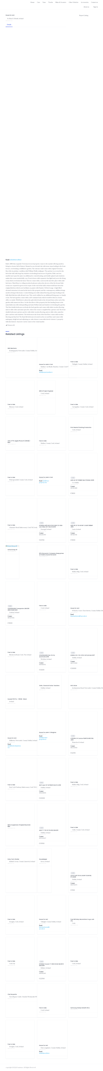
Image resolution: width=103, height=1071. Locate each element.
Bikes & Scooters (60, 2)
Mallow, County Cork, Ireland (50, 443)
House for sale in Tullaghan (47, 732)
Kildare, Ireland (46, 968)
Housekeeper (43, 859)
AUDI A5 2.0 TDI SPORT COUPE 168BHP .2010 (81, 526)
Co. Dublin (75, 483)
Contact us (94, 2)
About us (86, 7)
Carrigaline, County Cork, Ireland (82, 407)
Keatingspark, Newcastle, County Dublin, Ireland (24, 351)
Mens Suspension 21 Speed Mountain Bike (19, 825)
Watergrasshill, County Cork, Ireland (21, 480)
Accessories (85, 2)
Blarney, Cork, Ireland (16, 407)
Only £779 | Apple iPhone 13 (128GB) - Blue (19, 441)
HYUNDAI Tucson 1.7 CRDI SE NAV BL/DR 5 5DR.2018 (51, 964)
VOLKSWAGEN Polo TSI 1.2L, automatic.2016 (47, 656)
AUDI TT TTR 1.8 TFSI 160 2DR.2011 (48, 830)
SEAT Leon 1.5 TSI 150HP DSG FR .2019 (50, 785)
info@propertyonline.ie (46, 372)
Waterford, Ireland (78, 742)
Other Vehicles (73, 2)
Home (32, 2)
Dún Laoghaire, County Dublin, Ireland (53, 1048)
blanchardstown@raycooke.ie (78, 616)
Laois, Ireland (76, 529)
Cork (73, 923)
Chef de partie (12, 994)
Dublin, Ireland (77, 658)
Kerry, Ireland (45, 861)
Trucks (50, 2)
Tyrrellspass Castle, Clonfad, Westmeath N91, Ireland (26, 997)
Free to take (11, 404)
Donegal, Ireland (46, 529)
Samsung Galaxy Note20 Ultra (80, 1008)
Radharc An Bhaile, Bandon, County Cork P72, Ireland (58, 367)
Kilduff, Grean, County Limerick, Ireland (22, 861)
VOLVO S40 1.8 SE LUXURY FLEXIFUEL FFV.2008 (80, 876)
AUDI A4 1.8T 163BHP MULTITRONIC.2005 (82, 480)
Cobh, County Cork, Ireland (80, 830)
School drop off (12, 549)
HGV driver (73, 685)
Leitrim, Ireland (14, 612)
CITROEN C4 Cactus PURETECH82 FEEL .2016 (82, 739)
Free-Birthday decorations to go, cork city (82, 920)
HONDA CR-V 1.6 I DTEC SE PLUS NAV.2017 (82, 655)
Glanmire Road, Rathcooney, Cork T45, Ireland (24, 527)
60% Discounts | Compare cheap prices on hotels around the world (51, 554)
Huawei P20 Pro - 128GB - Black (17, 699)
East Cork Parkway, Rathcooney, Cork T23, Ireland (25, 787)
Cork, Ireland (45, 393)
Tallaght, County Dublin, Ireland (82, 364)
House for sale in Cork (46, 364)
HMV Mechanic (12, 348)
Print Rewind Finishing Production (80, 427)
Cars (38, 2)
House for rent (74, 608)
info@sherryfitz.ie (15, 260)
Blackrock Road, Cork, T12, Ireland (20, 655)
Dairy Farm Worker (13, 859)
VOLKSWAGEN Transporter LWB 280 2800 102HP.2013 (18, 609)
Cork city (12, 963)
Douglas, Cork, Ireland (16, 922)
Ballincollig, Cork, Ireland (80, 572)
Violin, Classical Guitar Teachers (49, 685)
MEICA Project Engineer (46, 391)
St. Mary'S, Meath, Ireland (15, 18)
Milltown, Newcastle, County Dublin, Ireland (23, 740)
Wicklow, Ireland (46, 659)
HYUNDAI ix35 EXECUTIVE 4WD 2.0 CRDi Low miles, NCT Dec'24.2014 (50, 526)
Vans (44, 2)
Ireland (11, 701)
